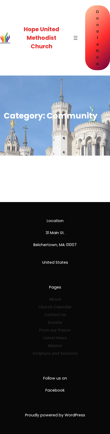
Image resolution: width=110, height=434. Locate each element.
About (55, 299)
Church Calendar (55, 307)
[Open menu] (75, 38)
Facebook (55, 390)
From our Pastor (55, 330)
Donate (55, 322)
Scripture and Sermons (55, 353)
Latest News (55, 338)
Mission (55, 345)
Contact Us (55, 314)
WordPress (75, 415)
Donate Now (97, 37)
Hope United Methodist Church (41, 37)
